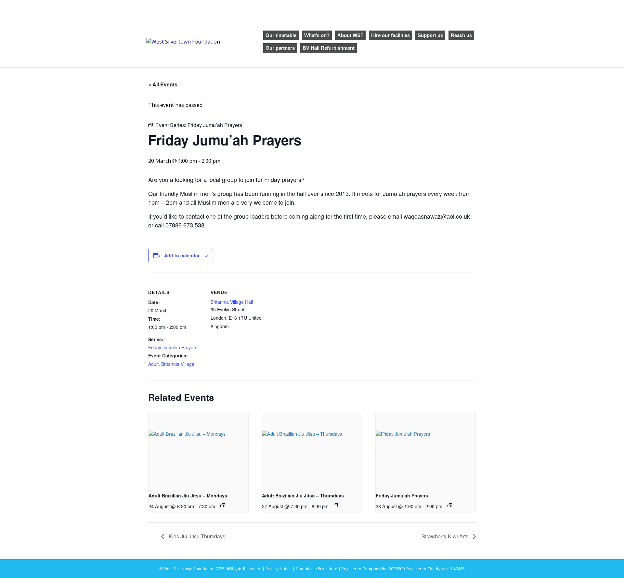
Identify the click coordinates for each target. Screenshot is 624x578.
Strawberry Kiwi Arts (446, 536)
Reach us (461, 35)
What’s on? (317, 35)
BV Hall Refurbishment (329, 48)
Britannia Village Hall (232, 302)
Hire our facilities (390, 35)
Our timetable (281, 35)
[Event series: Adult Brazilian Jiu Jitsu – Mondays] (222, 505)
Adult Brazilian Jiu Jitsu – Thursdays (303, 495)
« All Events (162, 84)
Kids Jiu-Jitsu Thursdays (196, 536)
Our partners (280, 48)
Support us (430, 35)
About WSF (350, 35)
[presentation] (198, 449)
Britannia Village (177, 364)
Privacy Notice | (281, 569)
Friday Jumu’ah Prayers (172, 347)
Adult (153, 364)
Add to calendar (182, 255)
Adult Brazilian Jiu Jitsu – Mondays (188, 495)
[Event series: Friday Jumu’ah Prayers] (450, 505)
